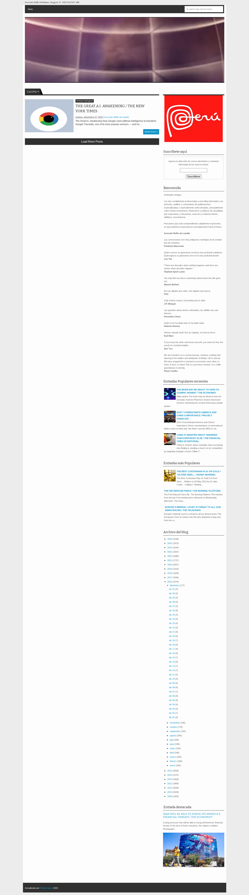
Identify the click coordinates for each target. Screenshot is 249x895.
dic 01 (172, 717)
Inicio (30, 9)
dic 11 (172, 674)
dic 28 (172, 602)
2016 (170, 582)
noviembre (175, 723)
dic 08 (172, 687)
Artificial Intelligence (84, 101)
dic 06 (172, 696)
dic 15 (172, 657)
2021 (170, 560)
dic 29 (172, 597)
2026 (170, 539)
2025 (170, 543)
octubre (174, 727)
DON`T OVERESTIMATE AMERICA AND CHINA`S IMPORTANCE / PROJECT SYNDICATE (197, 415)
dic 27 (172, 606)
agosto (173, 735)
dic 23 (172, 623)
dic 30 (172, 593)
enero (173, 765)
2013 (170, 779)
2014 (170, 775)
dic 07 (172, 691)
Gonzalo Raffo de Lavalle (116, 117)
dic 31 (172, 589)
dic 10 (172, 679)
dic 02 (172, 713)
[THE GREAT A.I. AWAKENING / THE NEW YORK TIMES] (49, 115)
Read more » (151, 132)
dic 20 (172, 636)
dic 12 (172, 670)
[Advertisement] (92, 176)
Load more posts (92, 141)
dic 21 (172, 632)
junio (172, 744)
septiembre (175, 731)
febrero (173, 761)
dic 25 (172, 615)
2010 (170, 792)
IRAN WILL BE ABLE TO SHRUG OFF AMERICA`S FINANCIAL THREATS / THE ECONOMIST (191, 815)
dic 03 (172, 709)
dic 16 (172, 653)
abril (172, 752)
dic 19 (172, 640)
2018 (170, 573)
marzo (173, 757)
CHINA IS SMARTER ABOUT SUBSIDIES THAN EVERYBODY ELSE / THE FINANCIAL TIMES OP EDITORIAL (199, 438)
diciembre (175, 585)
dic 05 (172, 700)
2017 (170, 577)
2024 (170, 547)
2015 (170, 771)
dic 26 (172, 610)
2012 (170, 783)
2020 (170, 564)
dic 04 (172, 704)
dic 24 (172, 619)
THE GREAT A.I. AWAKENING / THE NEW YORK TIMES (110, 108)
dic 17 (172, 649)
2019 (170, 569)
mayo (173, 748)
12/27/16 (32, 92)
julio (172, 740)
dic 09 (172, 683)
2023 (170, 552)
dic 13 (172, 666)
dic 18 (172, 644)
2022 (170, 556)
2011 (170, 788)
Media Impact (46, 888)
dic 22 (172, 627)
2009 (170, 796)
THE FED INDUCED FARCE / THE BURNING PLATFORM (192, 491)
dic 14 (172, 662)
